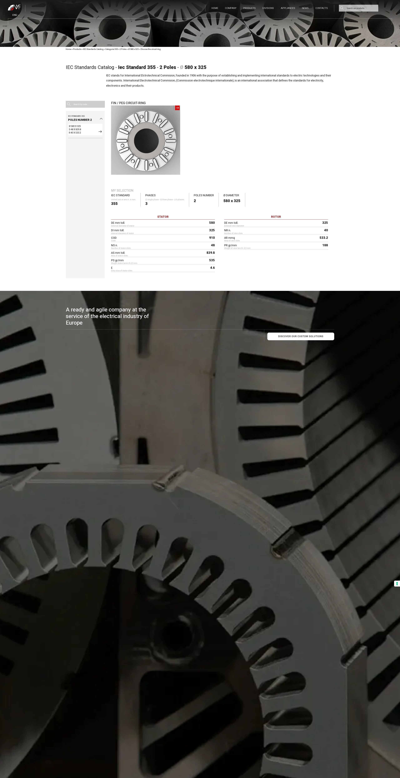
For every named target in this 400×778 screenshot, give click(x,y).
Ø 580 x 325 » (134, 49)
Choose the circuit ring (150, 49)
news (305, 8)
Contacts (321, 8)
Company (230, 8)
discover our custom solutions (300, 336)
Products (249, 8)
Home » (69, 49)
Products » (78, 49)
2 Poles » (124, 49)
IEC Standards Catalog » (94, 49)
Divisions (268, 8)
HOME (215, 8)
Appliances (288, 8)
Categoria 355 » (112, 49)
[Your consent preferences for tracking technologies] (397, 584)
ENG (15, 15)
